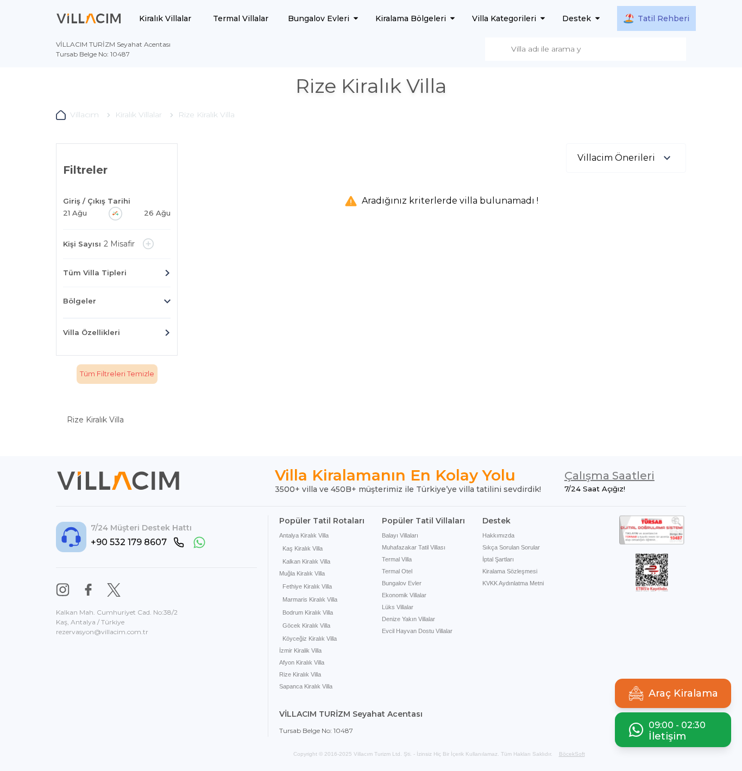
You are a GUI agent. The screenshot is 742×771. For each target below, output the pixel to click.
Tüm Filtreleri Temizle (117, 373)
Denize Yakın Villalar (408, 619)
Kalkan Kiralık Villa (306, 561)
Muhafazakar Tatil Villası (413, 547)
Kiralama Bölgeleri (410, 18)
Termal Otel (397, 571)
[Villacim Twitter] (114, 590)
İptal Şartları (498, 559)
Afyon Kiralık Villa (301, 662)
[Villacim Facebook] (88, 590)
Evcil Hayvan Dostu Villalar (417, 631)
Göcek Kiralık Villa (306, 625)
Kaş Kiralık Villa (302, 548)
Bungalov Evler (402, 583)
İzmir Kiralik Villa (300, 650)
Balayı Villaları (400, 535)
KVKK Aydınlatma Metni (513, 583)
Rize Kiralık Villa (300, 674)
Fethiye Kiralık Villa (307, 586)
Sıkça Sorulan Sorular (511, 547)
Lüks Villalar (397, 607)
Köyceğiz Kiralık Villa (309, 638)
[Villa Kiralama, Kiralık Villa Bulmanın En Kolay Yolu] (89, 18)
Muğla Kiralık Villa (302, 573)
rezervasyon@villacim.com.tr (102, 632)
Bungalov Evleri (318, 18)
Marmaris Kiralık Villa (309, 599)
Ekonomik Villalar (404, 595)
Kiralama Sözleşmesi (509, 571)
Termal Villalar (240, 18)
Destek (576, 18)
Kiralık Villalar (165, 18)
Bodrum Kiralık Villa (307, 612)
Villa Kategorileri (504, 18)
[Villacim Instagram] (63, 590)
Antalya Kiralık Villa (304, 535)
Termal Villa (397, 559)
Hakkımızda (498, 535)
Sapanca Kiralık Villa (305, 686)
